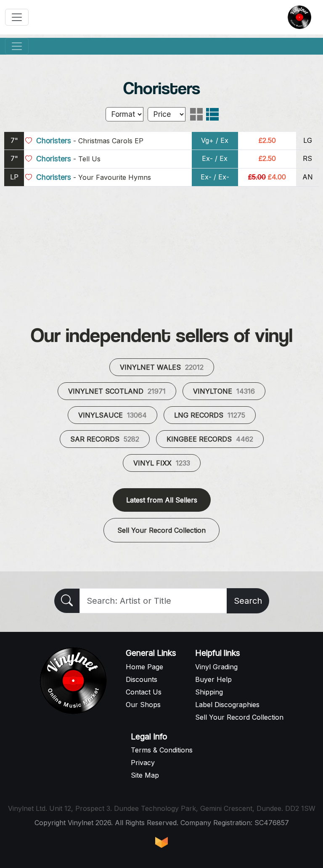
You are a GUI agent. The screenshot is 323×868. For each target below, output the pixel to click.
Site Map (145, 775)
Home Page (144, 667)
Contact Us (144, 692)
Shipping (209, 692)
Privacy (143, 762)
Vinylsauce (112, 415)
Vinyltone (224, 391)
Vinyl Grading (216, 667)
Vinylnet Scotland (117, 391)
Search (248, 601)
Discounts (141, 679)
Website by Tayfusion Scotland (161, 842)
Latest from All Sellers (161, 500)
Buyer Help (213, 679)
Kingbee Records (210, 439)
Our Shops (143, 704)
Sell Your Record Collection (161, 530)
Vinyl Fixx (161, 463)
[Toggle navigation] (17, 17)
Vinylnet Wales (162, 367)
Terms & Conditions (162, 750)
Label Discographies (227, 704)
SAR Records (104, 439)
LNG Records (209, 415)
